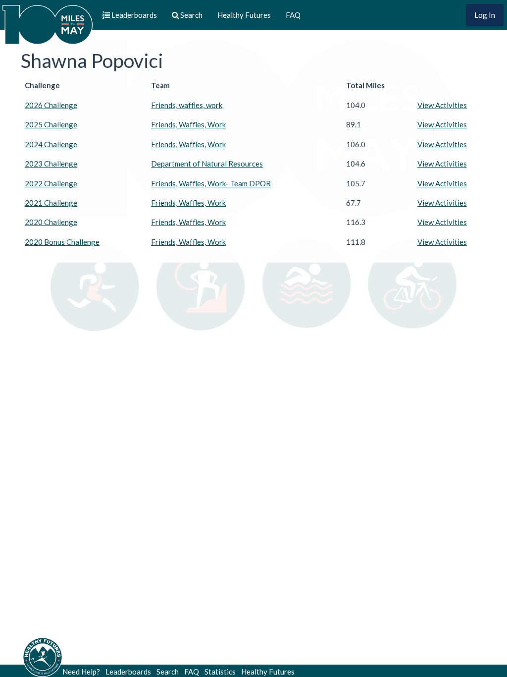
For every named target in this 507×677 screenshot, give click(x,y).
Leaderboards (128, 671)
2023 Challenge (51, 163)
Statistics (220, 671)
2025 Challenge (51, 124)
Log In (484, 14)
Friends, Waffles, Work (188, 124)
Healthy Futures (244, 14)
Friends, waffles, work (186, 105)
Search (167, 671)
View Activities (442, 105)
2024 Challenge (51, 144)
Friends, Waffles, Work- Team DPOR (211, 183)
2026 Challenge (51, 105)
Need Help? (81, 671)
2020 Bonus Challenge (62, 241)
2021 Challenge (51, 202)
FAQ (293, 14)
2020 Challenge (51, 222)
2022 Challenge (51, 183)
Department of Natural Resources (207, 163)
